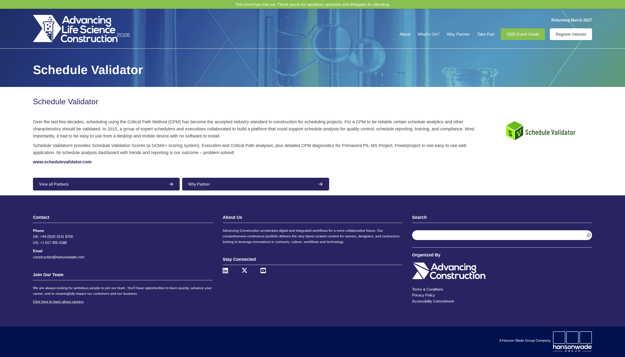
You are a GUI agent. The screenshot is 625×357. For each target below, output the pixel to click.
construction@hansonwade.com (58, 257)
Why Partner (458, 34)
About (405, 34)
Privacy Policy (423, 295)
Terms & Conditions (427, 289)
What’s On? (428, 34)
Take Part (486, 34)
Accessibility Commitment (433, 301)
